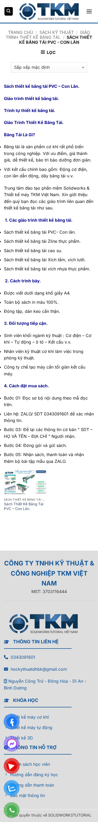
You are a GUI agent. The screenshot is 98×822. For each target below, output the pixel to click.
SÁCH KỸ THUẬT (56, 32)
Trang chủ (20, 32)
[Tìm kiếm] (8, 11)
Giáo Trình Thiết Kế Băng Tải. (48, 35)
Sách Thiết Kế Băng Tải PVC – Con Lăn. (23, 506)
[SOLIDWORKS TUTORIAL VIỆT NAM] (49, 11)
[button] (89, 11)
